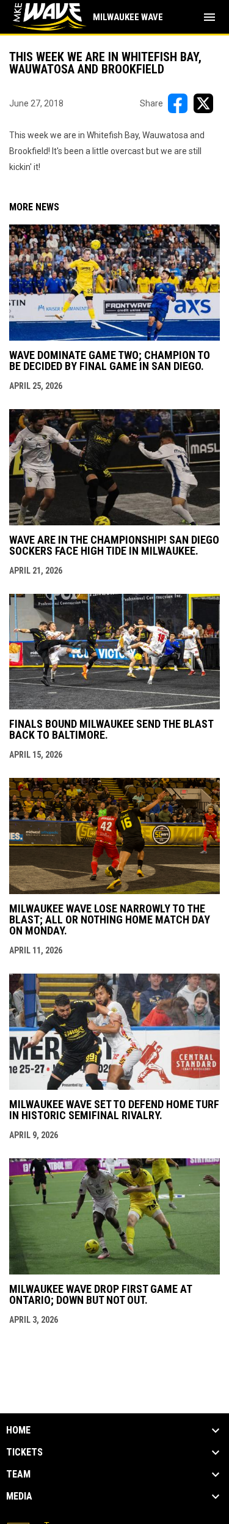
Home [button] (18, 1430)
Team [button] (18, 1474)
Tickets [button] (24, 1452)
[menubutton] (209, 17)
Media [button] (19, 1496)
